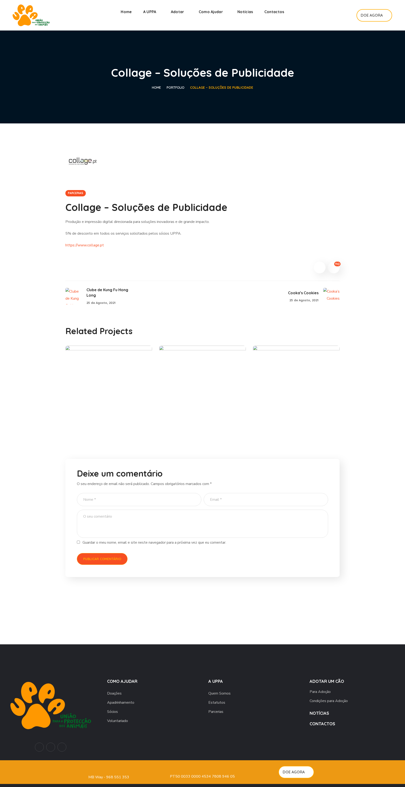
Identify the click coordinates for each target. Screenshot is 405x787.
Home (156, 87)
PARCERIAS (75, 193)
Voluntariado (117, 720)
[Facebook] (50, 747)
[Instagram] (61, 747)
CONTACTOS (322, 723)
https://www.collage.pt (84, 245)
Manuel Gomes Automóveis (191, 410)
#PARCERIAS (88, 421)
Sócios (112, 711)
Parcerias (215, 711)
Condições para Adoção (329, 700)
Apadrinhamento (120, 702)
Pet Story (277, 413)
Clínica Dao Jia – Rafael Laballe (99, 410)
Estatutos (216, 702)
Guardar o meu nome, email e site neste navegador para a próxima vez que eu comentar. (154, 542)
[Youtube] (39, 747)
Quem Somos (219, 693)
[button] (347, 15)
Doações (114, 693)
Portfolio (175, 87)
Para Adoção (320, 691)
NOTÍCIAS (319, 713)
